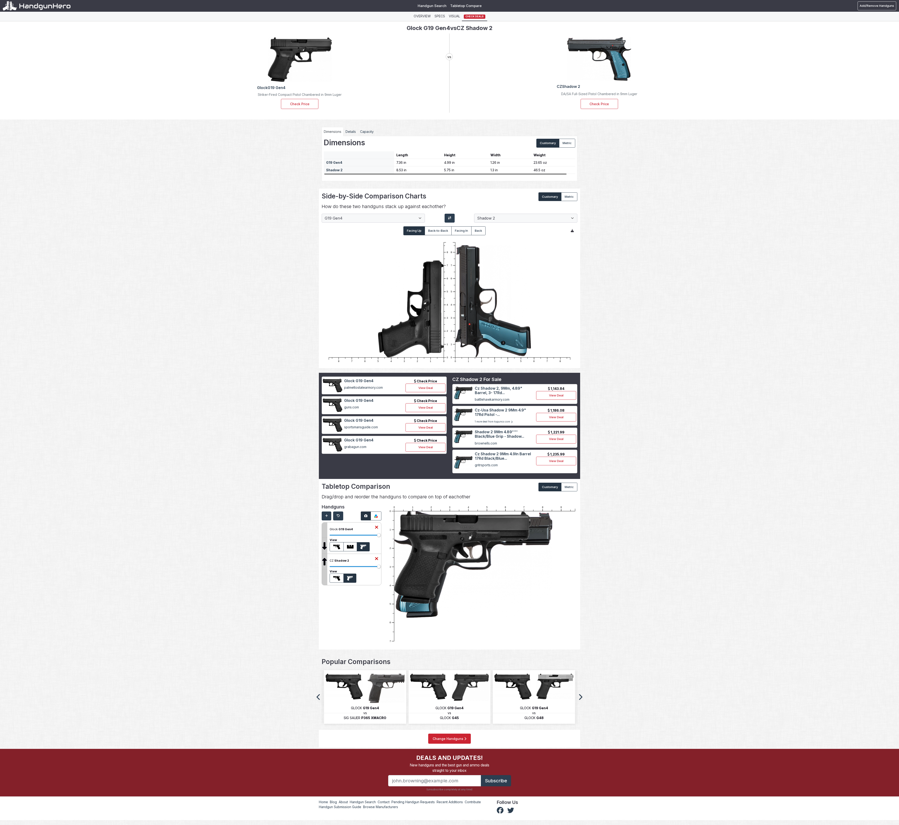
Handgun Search (432, 6)
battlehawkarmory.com (492, 399)
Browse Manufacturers (380, 807)
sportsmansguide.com (361, 427)
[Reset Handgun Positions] (338, 515)
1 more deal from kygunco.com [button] (493, 421)
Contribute (473, 802)
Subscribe (496, 781)
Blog (333, 802)
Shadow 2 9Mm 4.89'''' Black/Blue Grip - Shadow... (499, 434)
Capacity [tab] (367, 132)
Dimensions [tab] (332, 132)
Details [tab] (351, 132)
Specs (440, 16)
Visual (454, 16)
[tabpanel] (449, 156)
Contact (384, 802)
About (343, 802)
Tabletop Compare (466, 6)
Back (478, 230)
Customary (548, 143)
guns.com (351, 407)
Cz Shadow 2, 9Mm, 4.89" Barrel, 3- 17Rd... (498, 390)
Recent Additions (450, 802)
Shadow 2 (334, 170)
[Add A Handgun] (326, 515)
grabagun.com (355, 447)
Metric (567, 143)
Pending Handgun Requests (413, 802)
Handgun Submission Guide (340, 807)
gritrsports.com (486, 465)
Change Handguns (448, 739)
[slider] (378, 535)
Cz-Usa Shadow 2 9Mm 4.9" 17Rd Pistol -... (500, 412)
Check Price (299, 104)
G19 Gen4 (334, 162)
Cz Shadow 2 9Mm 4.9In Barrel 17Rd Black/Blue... (503, 456)
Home (323, 802)
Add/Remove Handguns (877, 5)
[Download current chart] (572, 230)
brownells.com (486, 443)
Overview (422, 16)
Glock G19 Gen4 (358, 380)
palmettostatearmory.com (363, 387)
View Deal (425, 388)
